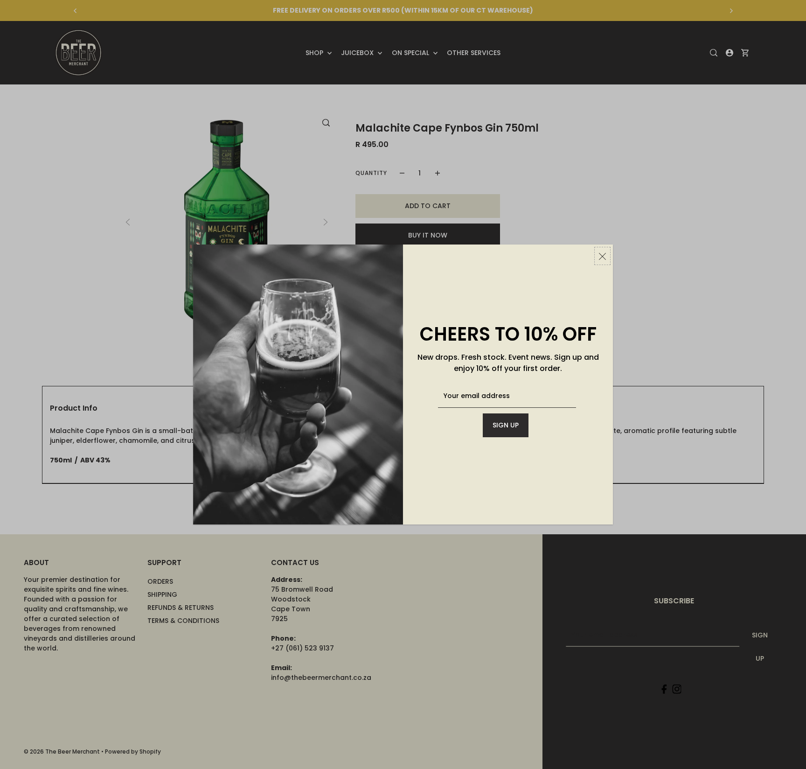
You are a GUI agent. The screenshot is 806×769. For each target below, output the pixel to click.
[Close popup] (602, 256)
